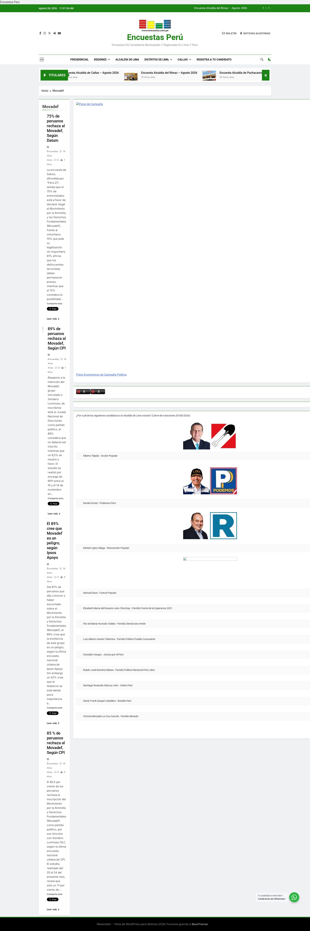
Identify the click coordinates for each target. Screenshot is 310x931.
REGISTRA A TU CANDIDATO (214, 59)
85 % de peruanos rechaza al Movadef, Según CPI (56, 743)
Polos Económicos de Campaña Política (101, 374)
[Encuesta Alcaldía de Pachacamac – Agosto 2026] (187, 77)
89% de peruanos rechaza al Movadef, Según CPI (57, 338)
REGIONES (100, 59)
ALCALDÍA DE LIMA (127, 59)
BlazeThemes (200, 924)
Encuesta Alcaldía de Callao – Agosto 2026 (68, 72)
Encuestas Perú (155, 37)
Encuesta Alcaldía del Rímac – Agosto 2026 (220, 8)
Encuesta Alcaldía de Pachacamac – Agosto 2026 (229, 72)
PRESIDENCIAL (79, 59)
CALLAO (183, 59)
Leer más (52, 318)
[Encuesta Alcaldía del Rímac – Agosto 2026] (108, 77)
